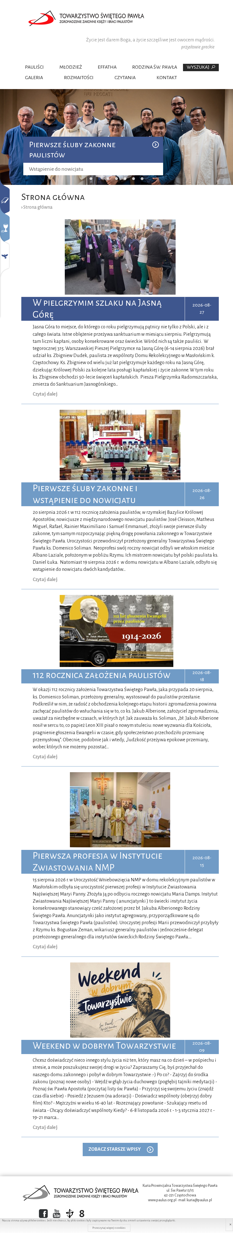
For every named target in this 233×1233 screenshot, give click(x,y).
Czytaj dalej (45, 394)
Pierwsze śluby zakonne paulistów (72, 149)
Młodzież (70, 67)
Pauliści (34, 67)
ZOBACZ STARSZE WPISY (114, 1149)
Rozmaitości (78, 77)
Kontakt (167, 77)
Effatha (107, 67)
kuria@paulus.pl (199, 1200)
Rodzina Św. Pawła (154, 67)
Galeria (34, 77)
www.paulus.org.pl (162, 1200)
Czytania (125, 77)
